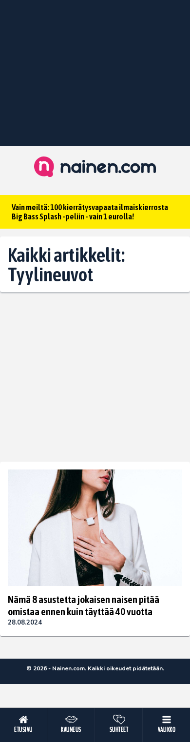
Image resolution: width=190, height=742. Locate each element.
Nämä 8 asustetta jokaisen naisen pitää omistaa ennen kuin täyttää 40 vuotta (83, 605)
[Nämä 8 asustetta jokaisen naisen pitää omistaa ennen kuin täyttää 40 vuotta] (95, 527)
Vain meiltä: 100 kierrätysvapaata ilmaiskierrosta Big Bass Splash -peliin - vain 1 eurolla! (90, 211)
